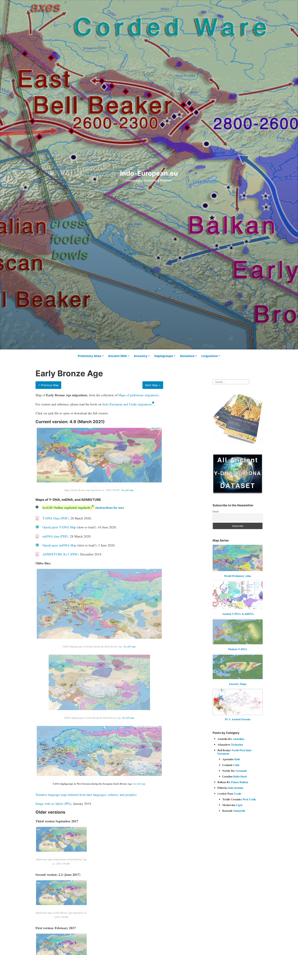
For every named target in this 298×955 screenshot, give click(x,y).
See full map (127, 490)
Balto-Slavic (240, 776)
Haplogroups (163, 356)
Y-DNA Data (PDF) (55, 518)
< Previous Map (48, 385)
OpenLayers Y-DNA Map (59, 527)
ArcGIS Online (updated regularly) (67, 507)
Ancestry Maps (237, 684)
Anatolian (238, 739)
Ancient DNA (117, 356)
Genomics (187, 356)
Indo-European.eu (149, 173)
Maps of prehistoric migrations (138, 395)
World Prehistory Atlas (237, 576)
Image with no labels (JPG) (53, 803)
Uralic (237, 794)
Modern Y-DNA (237, 649)
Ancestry (140, 356)
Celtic (236, 765)
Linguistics (209, 356)
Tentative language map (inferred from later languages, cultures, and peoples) (86, 794)
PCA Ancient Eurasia (237, 719)
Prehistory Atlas (89, 356)
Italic (237, 759)
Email (215, 511)
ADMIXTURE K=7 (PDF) (60, 554)
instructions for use (109, 507)
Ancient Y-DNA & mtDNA (238, 614)
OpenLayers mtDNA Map (59, 545)
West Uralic (249, 799)
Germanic (241, 771)
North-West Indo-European (234, 751)
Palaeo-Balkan (239, 782)
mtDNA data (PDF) (55, 536)
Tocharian (237, 744)
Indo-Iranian (235, 788)
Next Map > (153, 385)
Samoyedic (239, 811)
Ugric (239, 805)
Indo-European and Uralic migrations (127, 404)
